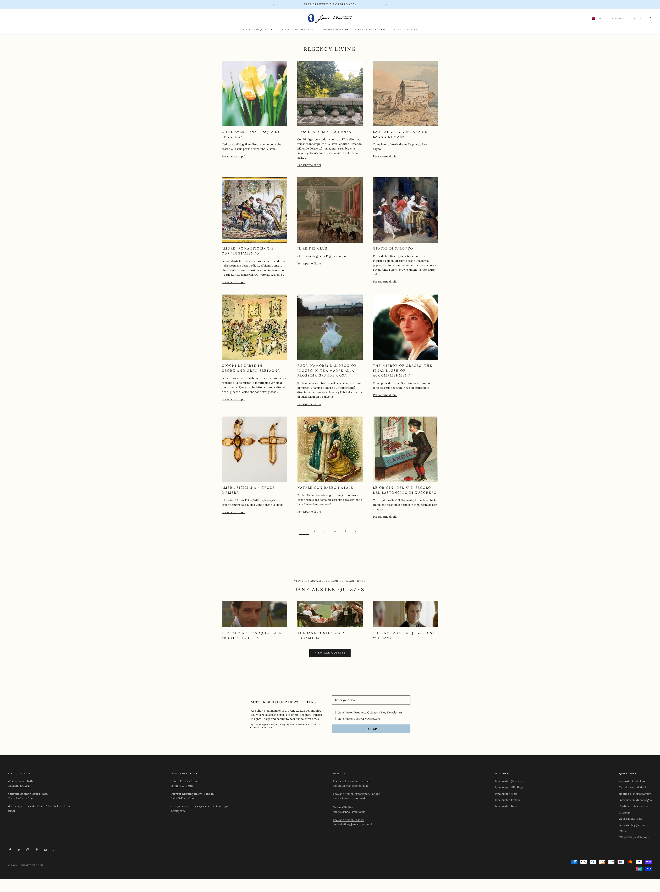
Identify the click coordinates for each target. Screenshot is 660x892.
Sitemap (624, 812)
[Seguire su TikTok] (54, 849)
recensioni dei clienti (633, 781)
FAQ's (622, 831)
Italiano (618, 18)
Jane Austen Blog (406, 29)
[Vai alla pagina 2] (356, 531)
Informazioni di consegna (635, 800)
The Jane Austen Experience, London (356, 793)
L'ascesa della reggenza (324, 132)
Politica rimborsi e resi (633, 806)
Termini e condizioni (632, 787)
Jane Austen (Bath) (334, 29)
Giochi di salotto (393, 248)
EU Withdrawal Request (634, 837)
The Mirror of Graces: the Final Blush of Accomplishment (402, 371)
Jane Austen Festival (370, 29)
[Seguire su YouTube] (45, 849)
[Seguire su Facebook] (10, 849)
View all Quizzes (329, 652)
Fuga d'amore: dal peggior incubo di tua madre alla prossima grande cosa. (327, 371)
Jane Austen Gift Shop (297, 29)
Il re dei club (312, 248)
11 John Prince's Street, (185, 781)
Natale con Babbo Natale (325, 488)
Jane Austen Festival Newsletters (359, 718)
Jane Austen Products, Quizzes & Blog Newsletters (370, 712)
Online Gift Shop (343, 807)
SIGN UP (371, 728)
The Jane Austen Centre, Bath (352, 781)
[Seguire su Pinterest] (36, 849)
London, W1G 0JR (181, 785)
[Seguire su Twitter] (19, 849)
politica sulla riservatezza (635, 793)
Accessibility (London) (633, 825)
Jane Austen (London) (257, 29)
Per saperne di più (233, 156)
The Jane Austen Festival (348, 820)
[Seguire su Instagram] (28, 849)
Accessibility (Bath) (631, 818)
